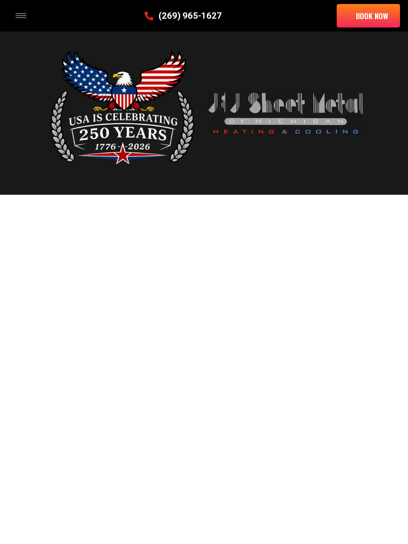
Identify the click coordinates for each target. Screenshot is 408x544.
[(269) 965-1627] (149, 16)
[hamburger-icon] (21, 16)
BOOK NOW (372, 15)
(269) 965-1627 (190, 16)
